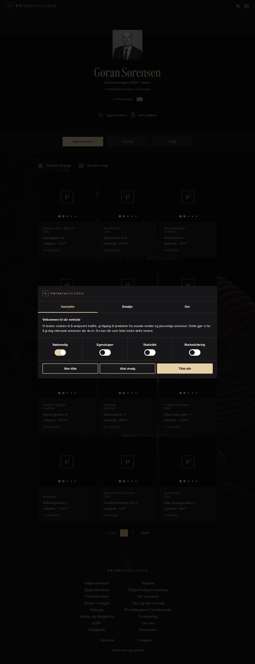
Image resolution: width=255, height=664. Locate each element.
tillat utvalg (127, 368)
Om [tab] (187, 306)
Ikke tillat (70, 368)
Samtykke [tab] (68, 306)
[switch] (105, 352)
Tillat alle (185, 368)
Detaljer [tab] (127, 306)
